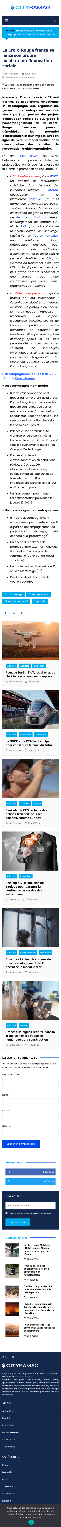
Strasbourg (8, 1493)
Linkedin (22, 613)
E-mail (6, 1110)
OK (31, 1522)
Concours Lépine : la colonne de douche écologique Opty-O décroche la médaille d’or (28, 963)
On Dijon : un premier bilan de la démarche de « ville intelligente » (38, 1289)
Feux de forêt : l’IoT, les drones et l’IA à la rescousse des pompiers (30, 674)
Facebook (5, 613)
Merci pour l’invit (27, 217)
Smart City (8, 1439)
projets (41, 601)
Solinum (52, 190)
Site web (7, 1126)
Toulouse (7, 1486)
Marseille (7, 1472)
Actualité (10, 77)
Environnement (28, 952)
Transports (41, 734)
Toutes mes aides (45, 236)
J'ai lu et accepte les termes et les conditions (29, 1213)
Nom (6, 1094)
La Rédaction (12, 73)
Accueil (9, 30)
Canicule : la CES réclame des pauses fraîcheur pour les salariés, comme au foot (26, 813)
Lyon (5, 1479)
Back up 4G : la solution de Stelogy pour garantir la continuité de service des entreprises (25, 888)
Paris (5, 1465)
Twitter (14, 613)
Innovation (29, 77)
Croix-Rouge (24, 378)
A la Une (11, 665)
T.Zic (49, 258)
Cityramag (14, 899)
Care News (28, 156)
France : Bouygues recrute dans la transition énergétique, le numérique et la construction (30, 1035)
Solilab (24, 226)
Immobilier (8, 1425)
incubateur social (18, 601)
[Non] (57, 1515)
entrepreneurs (40, 594)
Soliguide (35, 199)
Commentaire (11, 1074)
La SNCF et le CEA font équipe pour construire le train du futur (29, 743)
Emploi (19, 77)
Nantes (6, 1500)
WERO (54, 176)
